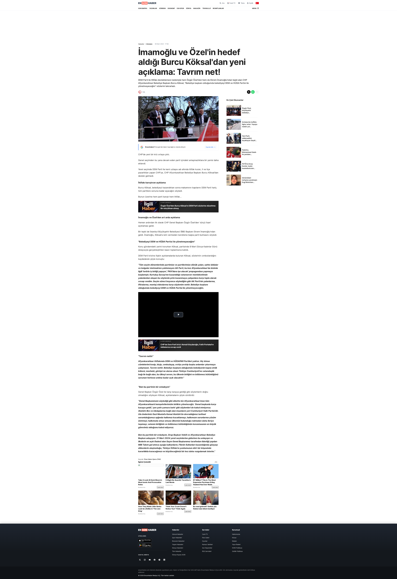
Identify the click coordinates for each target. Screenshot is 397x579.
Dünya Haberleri (177, 548)
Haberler (141, 44)
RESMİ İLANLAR (218, 8)
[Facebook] (154, 559)
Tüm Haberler (176, 551)
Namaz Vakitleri (207, 544)
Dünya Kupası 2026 (178, 555)
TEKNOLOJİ (206, 8)
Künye (234, 537)
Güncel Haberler (177, 534)
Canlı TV (205, 534)
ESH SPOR (180, 8)
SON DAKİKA (142, 8)
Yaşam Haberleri (177, 544)
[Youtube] (149, 559)
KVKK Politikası (237, 548)
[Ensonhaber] (147, 3)
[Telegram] (159, 559)
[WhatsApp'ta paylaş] (253, 92)
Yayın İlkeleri (236, 544)
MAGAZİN (196, 8)
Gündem (149, 44)
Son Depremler (207, 548)
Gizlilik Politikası (237, 551)
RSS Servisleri (206, 551)
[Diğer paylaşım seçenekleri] (257, 92)
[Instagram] (144, 559)
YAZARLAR (153, 8)
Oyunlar (204, 541)
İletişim (234, 541)
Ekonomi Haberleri (178, 541)
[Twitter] (140, 559)
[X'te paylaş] (249, 92)
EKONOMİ (171, 8)
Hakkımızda (236, 534)
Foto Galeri (205, 537)
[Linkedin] (164, 559)
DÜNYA (188, 8)
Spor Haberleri (177, 537)
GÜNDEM (162, 8)
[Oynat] (178, 119)
